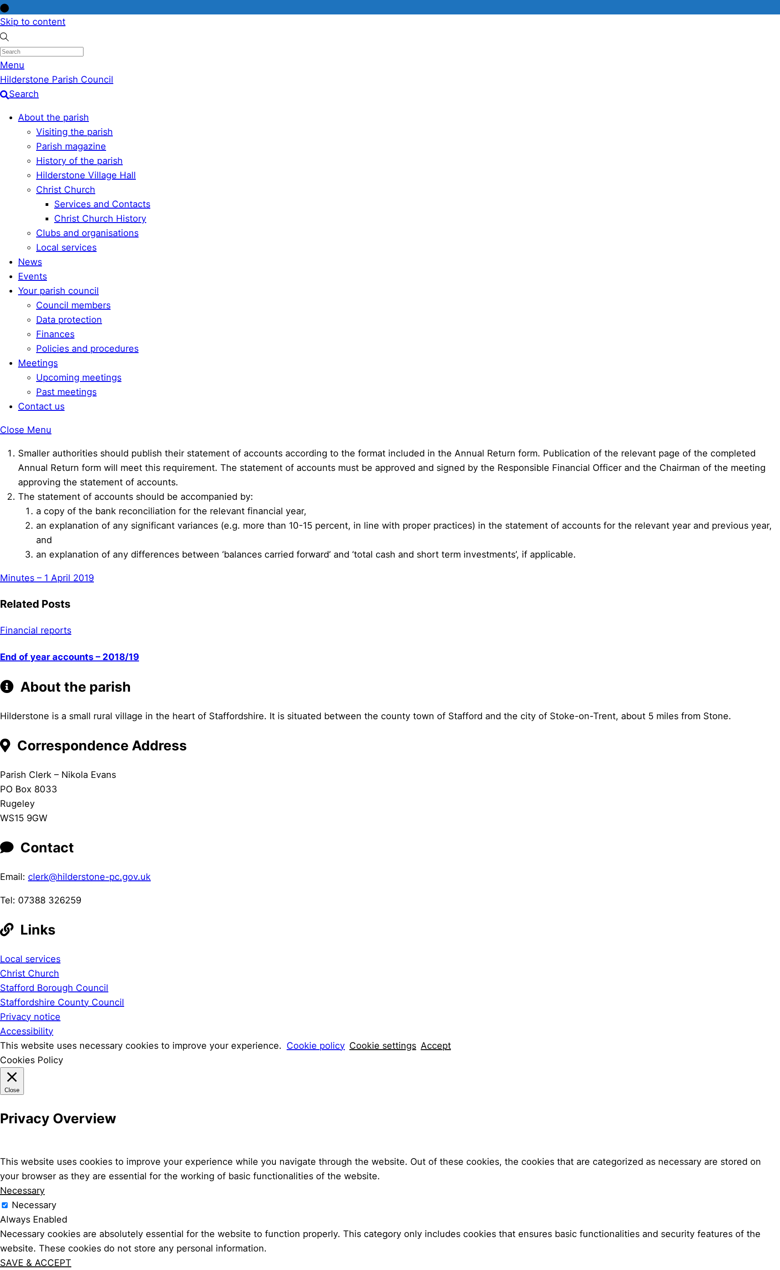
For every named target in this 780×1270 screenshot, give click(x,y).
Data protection (69, 319)
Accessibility (26, 1031)
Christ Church (65, 189)
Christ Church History (100, 218)
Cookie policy (316, 1045)
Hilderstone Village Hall (86, 175)
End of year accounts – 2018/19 (69, 656)
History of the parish (79, 160)
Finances (55, 334)
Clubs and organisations (87, 233)
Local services (66, 247)
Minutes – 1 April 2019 (47, 577)
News (30, 261)
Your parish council (58, 290)
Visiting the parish (74, 131)
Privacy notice (30, 1016)
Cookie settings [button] (382, 1045)
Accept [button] (436, 1045)
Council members (73, 305)
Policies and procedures (87, 348)
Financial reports (35, 630)
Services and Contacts (102, 204)
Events (32, 276)
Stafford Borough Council (54, 987)
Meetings (38, 363)
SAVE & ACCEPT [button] (35, 1262)
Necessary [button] (22, 1190)
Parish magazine (71, 146)
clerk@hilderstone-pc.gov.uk (89, 876)
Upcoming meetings (78, 377)
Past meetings (66, 391)
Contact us (41, 406)
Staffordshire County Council (62, 1002)
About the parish (53, 117)
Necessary (34, 1205)
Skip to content (32, 21)
